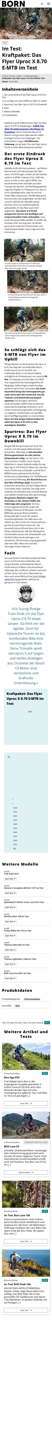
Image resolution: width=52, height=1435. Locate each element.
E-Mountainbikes (32, 999)
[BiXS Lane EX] (26, 1125)
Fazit (6, 108)
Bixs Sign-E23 (11, 1077)
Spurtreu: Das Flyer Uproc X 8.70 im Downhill (25, 104)
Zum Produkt (25, 1172)
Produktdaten (10, 115)
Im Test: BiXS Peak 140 (17, 1284)
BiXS (18, 1005)
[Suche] (42, 4)
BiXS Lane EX (11, 1146)
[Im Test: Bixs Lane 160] (26, 1194)
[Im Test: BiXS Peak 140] (26, 1263)
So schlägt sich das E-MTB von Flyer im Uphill (25, 101)
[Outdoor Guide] (13, 4)
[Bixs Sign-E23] (26, 1056)
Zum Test (9, 879)
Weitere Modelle (12, 111)
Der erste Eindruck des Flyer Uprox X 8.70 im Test (24, 96)
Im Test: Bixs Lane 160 (17, 1215)
